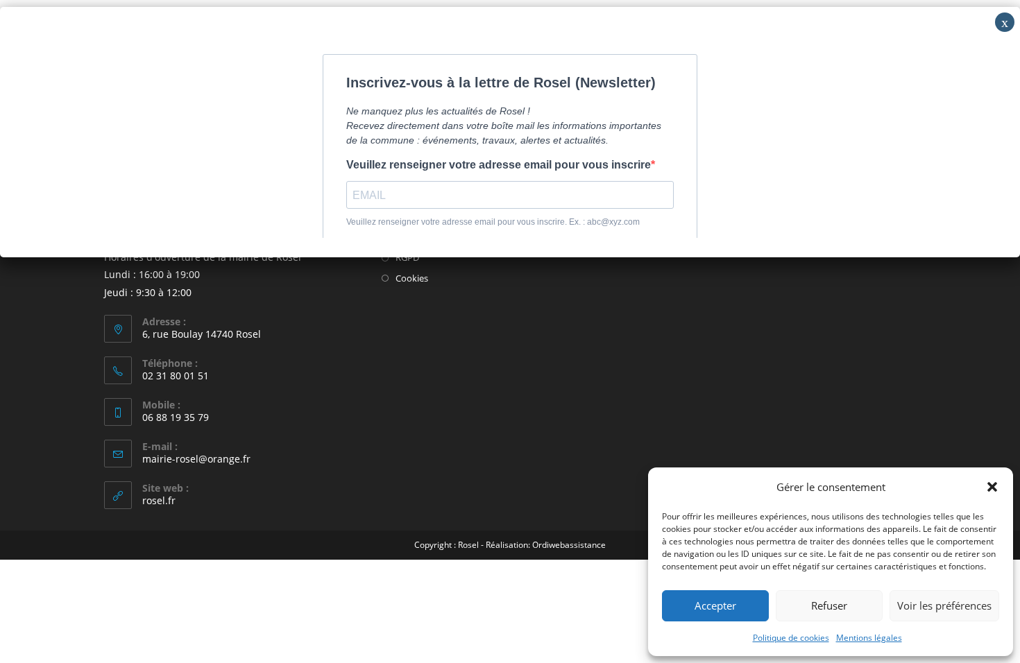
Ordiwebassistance (569, 545)
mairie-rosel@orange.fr (196, 458)
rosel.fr (159, 500)
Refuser (829, 605)
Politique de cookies (791, 638)
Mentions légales (869, 638)
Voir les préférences (944, 605)
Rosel (468, 545)
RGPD (407, 257)
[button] (992, 487)
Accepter (715, 605)
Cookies (412, 278)
